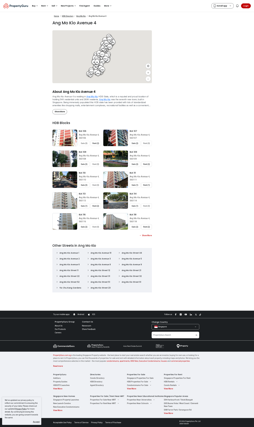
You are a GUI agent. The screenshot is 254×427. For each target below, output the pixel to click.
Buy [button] (33, 5)
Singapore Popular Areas (176, 396)
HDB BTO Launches (61, 385)
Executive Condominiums (149, 361)
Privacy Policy (21, 409)
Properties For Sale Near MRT (103, 400)
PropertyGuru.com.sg (62, 355)
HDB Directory (67, 16)
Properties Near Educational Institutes (145, 396)
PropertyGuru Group (65, 321)
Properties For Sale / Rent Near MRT (107, 396)
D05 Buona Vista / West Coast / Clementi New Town (181, 404)
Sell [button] (53, 5)
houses (164, 361)
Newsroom (86, 326)
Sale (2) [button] (135, 143)
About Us (58, 326)
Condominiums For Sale (137, 385)
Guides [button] (97, 5)
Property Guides (60, 382)
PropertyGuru (59, 374)
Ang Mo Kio (81, 16)
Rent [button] (43, 5)
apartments (125, 361)
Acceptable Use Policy (62, 422)
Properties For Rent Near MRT (103, 403)
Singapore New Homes (64, 396)
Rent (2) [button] (95, 143)
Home (56, 16)
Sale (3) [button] (84, 164)
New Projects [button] (67, 5)
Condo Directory (97, 378)
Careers (58, 333)
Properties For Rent (173, 374)
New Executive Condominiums (66, 407)
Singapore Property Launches (66, 400)
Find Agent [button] (84, 5)
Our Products (60, 329)
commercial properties (180, 361)
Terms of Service (81, 422)
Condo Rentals (170, 385)
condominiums (112, 361)
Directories (95, 374)
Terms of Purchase (113, 422)
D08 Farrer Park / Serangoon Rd (178, 410)
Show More (60, 111)
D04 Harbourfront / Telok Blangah (178, 400)
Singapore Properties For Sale (140, 378)
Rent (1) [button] (146, 185)
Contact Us (87, 321)
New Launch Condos (62, 403)
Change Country (160, 322)
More (106, 5)
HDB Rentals (169, 382)
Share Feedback (89, 329)
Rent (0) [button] (146, 143)
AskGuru (57, 378)
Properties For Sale (136, 374)
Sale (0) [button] (84, 143)
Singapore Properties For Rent (177, 378)
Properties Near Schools (138, 403)
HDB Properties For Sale (137, 382)
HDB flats (134, 361)
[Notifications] (237, 5)
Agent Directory (97, 385)
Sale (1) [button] (135, 185)
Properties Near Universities (139, 400)
